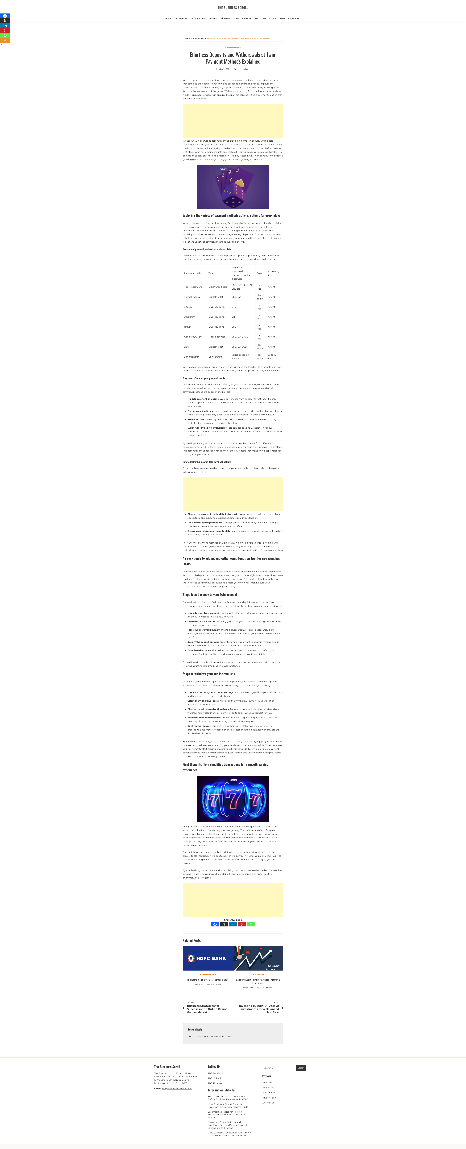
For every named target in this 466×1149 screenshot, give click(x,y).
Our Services (181, 18)
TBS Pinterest (215, 1083)
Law (264, 18)
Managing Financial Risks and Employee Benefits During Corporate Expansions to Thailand (228, 1125)
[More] (5, 40)
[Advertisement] (233, 121)
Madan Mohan (242, 69)
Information (198, 18)
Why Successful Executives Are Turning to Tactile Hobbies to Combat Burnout (229, 1134)
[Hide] (1, 45)
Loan (236, 18)
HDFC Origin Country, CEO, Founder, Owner (207, 980)
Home (168, 18)
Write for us (268, 1102)
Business (213, 18)
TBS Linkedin (215, 1078)
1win (196, 140)
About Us (267, 1082)
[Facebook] (215, 924)
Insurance (246, 18)
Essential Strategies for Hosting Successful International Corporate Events (226, 1115)
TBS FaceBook (216, 1073)
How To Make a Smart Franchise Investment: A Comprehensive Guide (228, 1105)
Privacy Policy (269, 1097)
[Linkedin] (233, 924)
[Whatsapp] (251, 924)
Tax (256, 18)
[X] (224, 924)
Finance (225, 18)
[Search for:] (279, 1068)
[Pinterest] (242, 924)
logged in (207, 1036)
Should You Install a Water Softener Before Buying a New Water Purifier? (228, 1098)
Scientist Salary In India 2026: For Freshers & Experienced (258, 981)
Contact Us (293, 18)
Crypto (272, 18)
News (282, 18)
